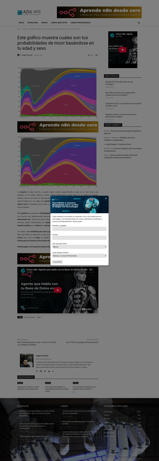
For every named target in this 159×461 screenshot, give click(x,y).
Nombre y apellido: (59, 226)
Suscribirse (57, 262)
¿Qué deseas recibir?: (60, 252)
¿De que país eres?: (59, 243)
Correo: (55, 235)
